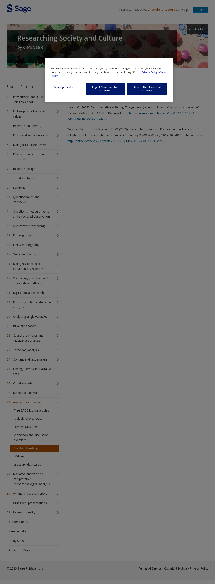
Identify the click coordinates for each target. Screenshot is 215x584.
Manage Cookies (64, 87)
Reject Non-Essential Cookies (105, 88)
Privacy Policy (150, 72)
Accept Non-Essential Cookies (147, 88)
